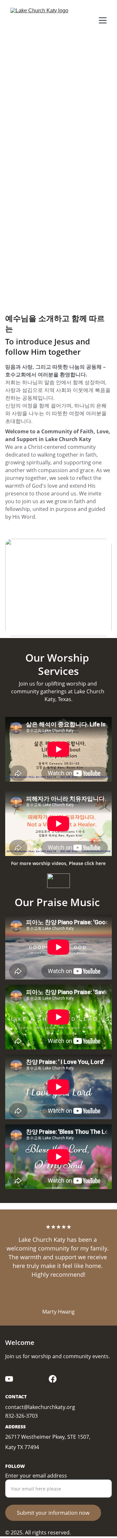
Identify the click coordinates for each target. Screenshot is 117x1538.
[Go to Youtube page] (9, 1379)
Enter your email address (36, 1475)
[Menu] (103, 20)
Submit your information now (53, 1512)
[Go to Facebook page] (53, 1379)
